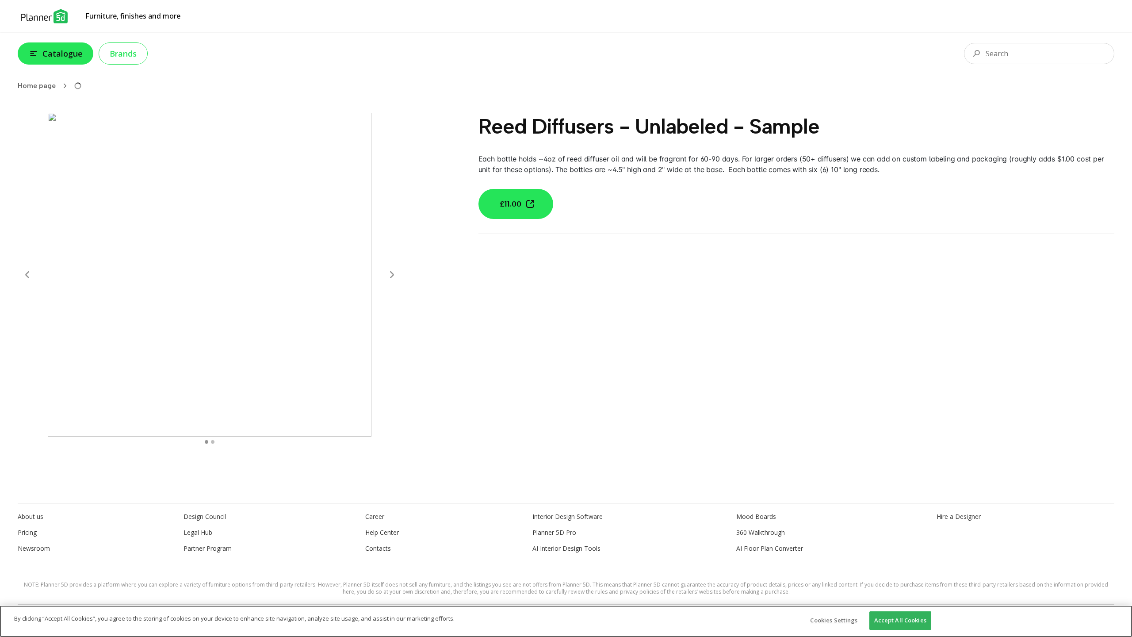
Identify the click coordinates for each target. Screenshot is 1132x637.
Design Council (205, 516)
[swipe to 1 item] (212, 442)
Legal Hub (198, 532)
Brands (123, 53)
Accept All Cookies (900, 620)
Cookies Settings (833, 620)
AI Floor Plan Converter (769, 548)
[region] (566, 621)
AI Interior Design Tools (566, 548)
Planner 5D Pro (554, 532)
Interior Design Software (567, 516)
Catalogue (62, 53)
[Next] (392, 274)
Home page (37, 85)
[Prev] (27, 274)
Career (374, 516)
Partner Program (208, 548)
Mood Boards (756, 516)
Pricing (27, 532)
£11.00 (510, 204)
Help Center (382, 532)
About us (30, 516)
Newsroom (34, 548)
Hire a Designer (959, 516)
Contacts (378, 548)
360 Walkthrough (760, 532)
